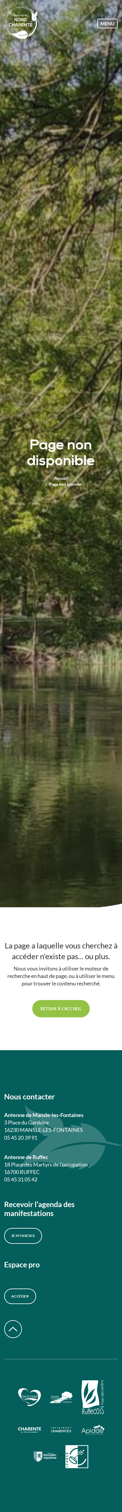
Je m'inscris (23, 1235)
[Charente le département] (29, 1430)
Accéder (20, 1296)
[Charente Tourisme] (61, 1430)
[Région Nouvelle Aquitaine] (45, 1457)
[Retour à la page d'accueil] (21, 23)
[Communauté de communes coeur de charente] (29, 1398)
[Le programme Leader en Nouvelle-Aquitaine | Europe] (76, 1457)
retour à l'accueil (61, 1008)
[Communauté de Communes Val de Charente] (61, 1398)
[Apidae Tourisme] (92, 1430)
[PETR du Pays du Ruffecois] (92, 1398)
